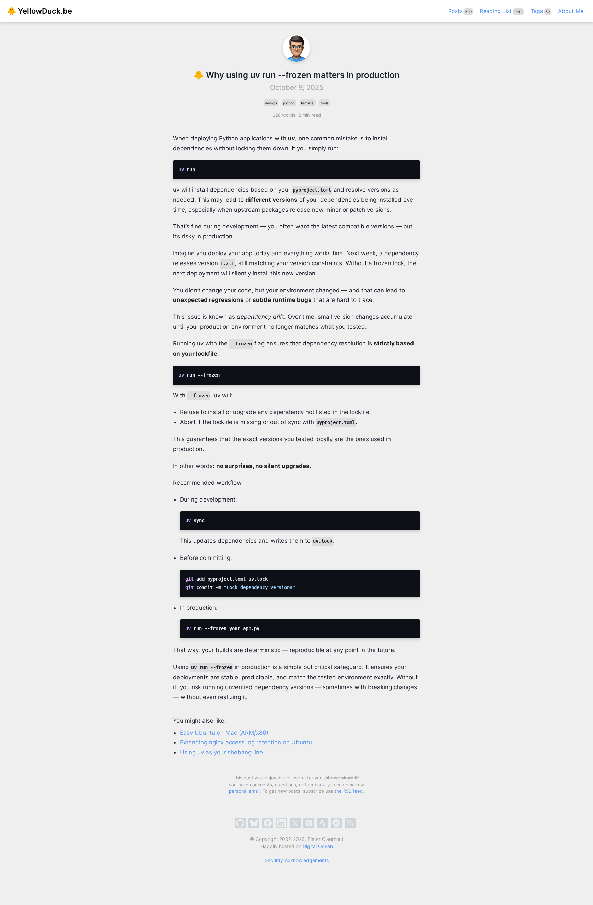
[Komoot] (336, 823)
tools (324, 103)
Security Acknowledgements (297, 860)
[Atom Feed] (350, 823)
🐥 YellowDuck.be (39, 11)
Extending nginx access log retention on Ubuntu (246, 742)
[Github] (240, 823)
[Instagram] (308, 823)
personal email (244, 791)
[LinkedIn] (281, 823)
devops (271, 103)
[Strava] (322, 823)
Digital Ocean (318, 846)
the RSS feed (349, 791)
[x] (295, 823)
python (289, 103)
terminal (307, 103)
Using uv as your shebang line (221, 752)
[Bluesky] (253, 823)
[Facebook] (267, 823)
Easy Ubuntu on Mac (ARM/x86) (224, 732)
